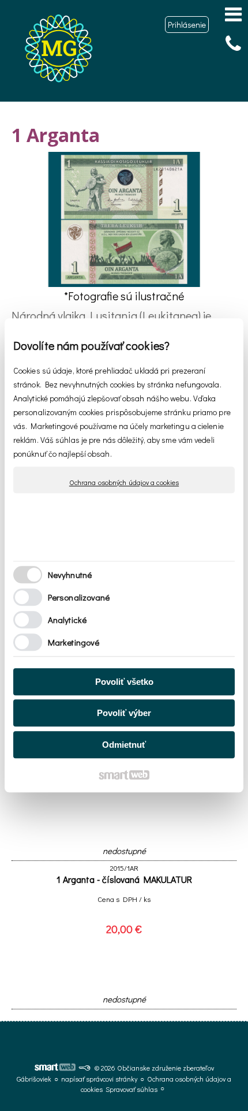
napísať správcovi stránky (99, 1078)
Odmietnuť (124, 745)
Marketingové (73, 642)
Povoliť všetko (124, 682)
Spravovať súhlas (131, 1089)
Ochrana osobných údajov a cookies (124, 482)
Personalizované (79, 597)
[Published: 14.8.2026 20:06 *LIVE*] (84, 1067)
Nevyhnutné (70, 575)
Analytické (67, 620)
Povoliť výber (124, 713)
